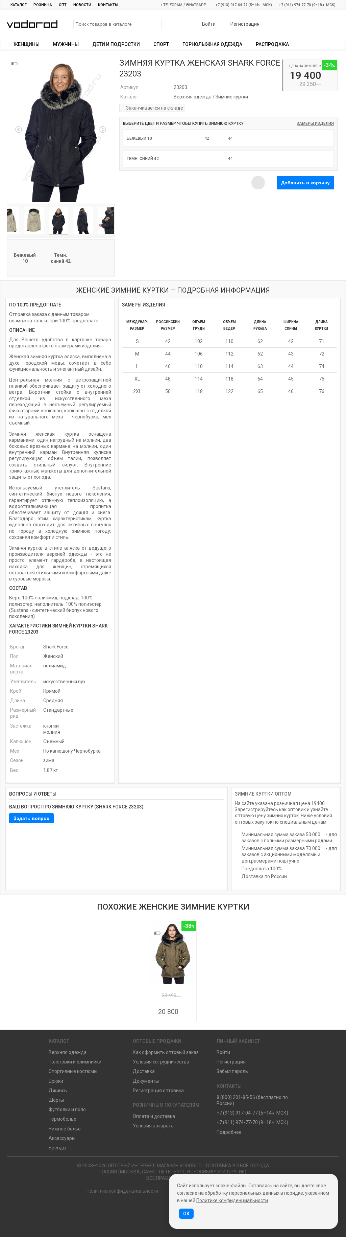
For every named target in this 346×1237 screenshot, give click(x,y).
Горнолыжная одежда (212, 44)
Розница (42, 5)
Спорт (161, 44)
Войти (208, 24)
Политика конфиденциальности (122, 1191)
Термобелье (62, 1119)
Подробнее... (231, 1132)
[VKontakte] (163, 1210)
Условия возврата (153, 1125)
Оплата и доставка (154, 1116)
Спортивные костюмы (73, 1071)
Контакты (108, 5)
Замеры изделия (315, 123)
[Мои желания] (309, 24)
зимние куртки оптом (263, 794)
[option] (61, 130)
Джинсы (58, 1090)
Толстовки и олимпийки (75, 1061)
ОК (186, 1213)
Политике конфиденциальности (232, 1200)
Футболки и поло (67, 1109)
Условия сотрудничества (161, 1061)
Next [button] (102, 130)
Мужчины (66, 44)
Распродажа (272, 44)
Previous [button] (18, 130)
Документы (146, 1081)
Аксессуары (62, 1138)
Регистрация (244, 24)
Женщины (27, 44)
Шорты (56, 1100)
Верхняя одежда (193, 96)
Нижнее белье (65, 1128)
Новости (82, 5)
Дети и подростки (116, 44)
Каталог (18, 5)
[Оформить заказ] (327, 24)
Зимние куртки (232, 96)
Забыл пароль (232, 1071)
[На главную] (144, 1210)
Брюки (56, 1081)
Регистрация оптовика (158, 1090)
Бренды (57, 1147)
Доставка (144, 1071)
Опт (63, 5)
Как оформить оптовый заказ (166, 1052)
